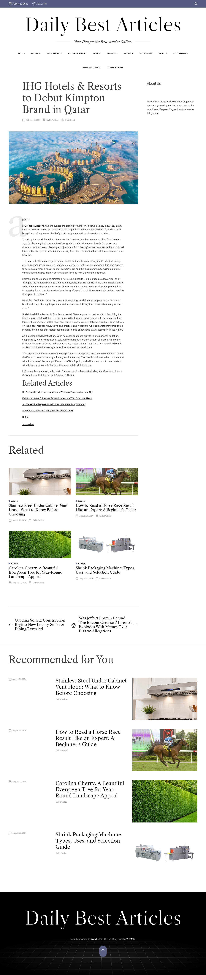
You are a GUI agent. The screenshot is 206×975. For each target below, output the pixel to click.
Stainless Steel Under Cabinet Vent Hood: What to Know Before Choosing (38, 509)
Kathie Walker (52, 120)
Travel (97, 53)
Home (21, 53)
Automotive (180, 53)
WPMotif (130, 939)
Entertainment (77, 53)
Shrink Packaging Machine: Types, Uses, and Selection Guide (105, 570)
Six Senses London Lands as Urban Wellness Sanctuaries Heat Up (57, 392)
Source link (28, 424)
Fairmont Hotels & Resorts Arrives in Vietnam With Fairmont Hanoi (57, 398)
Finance (36, 53)
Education (146, 53)
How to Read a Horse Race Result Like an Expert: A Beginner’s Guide (106, 507)
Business (14, 501)
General (112, 53)
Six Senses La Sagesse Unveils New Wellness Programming (53, 404)
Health (162, 53)
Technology (54, 53)
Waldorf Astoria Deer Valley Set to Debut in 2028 (47, 410)
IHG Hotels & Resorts (33, 225)
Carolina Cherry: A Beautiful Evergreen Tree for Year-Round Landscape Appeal (35, 572)
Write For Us (115, 67)
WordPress (96, 939)
